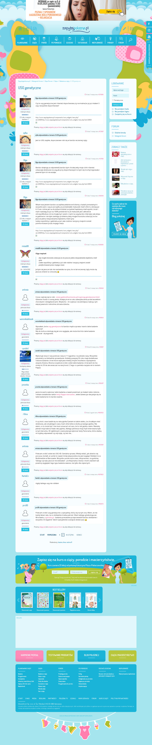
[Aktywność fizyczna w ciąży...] (116, 178)
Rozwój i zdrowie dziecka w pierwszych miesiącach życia (106, 675)
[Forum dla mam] (35, 28)
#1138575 (101, 504)
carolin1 (25, 348)
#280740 (101, 196)
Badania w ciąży (42, 674)
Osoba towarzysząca (64, 676)
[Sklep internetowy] (27, 28)
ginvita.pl (50, 517)
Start (20, 698)
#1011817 (101, 347)
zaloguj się (42, 127)
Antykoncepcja (83, 686)
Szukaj (73, 698)
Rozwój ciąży (41, 689)
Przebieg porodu (63, 674)
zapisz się (94, 572)
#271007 (101, 131)
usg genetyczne (54, 326)
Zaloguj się (117, 104)
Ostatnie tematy (120, 132)
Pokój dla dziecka (43, 681)
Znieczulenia (61, 681)
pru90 (25, 505)
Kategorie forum (120, 136)
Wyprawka (41, 679)
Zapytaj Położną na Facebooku (149, 24)
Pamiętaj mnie (118, 100)
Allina (25, 414)
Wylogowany (25, 109)
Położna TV (63, 698)
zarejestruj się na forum (55, 127)
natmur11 (69, 542)
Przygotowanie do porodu (65, 684)
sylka (25, 132)
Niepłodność (21, 686)
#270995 (101, 94)
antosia (25, 289)
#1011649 (101, 317)
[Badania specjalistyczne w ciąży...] (116, 154)
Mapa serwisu (83, 698)
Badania (20, 674)
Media (34, 698)
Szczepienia (21, 679)
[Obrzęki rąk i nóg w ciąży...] (116, 171)
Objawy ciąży (41, 686)
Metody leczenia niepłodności (127, 674)
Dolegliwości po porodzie (85, 679)
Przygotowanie (22, 676)
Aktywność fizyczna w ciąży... (127, 177)
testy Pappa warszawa (65, 394)
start (42, 535)
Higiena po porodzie (84, 681)
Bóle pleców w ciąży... (127, 184)
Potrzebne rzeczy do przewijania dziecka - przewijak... (127, 193)
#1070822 (101, 474)
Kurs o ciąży (103, 698)
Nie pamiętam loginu (122, 111)
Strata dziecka (82, 684)
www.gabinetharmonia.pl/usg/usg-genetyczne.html (78, 297)
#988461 (101, 288)
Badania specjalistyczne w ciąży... (126, 154)
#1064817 (101, 383)
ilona (64, 542)
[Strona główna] (20, 28)
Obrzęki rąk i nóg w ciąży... (126, 170)
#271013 (101, 159)
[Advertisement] (76, 61)
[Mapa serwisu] (124, 28)
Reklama (42, 698)
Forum (94, 698)
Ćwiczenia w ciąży (43, 684)
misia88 (25, 246)
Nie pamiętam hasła (122, 109)
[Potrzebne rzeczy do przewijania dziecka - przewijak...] (116, 192)
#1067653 (101, 412)
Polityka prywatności (119, 698)
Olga (25, 96)
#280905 (101, 244)
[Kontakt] (132, 28)
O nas (27, 698)
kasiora (60, 542)
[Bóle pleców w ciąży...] (116, 185)
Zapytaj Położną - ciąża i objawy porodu (76, 29)
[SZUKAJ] (130, 40)
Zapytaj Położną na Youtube (149, 36)
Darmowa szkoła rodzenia (149, 54)
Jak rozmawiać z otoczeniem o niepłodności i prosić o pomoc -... (127, 162)
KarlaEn (25, 475)
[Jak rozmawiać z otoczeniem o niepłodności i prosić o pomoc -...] (116, 161)
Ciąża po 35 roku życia (24, 684)
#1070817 (101, 445)
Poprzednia (52, 535)
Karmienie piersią (83, 676)
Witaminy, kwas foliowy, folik (26, 681)
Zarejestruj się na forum (123, 114)
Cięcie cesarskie (62, 679)
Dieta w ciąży (41, 676)
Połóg (80, 674)
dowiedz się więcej (119, 234)
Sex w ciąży (41, 691)
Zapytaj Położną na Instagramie (149, 30)
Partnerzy (52, 698)
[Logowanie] (117, 28)
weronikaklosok (26, 319)
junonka (25, 384)
